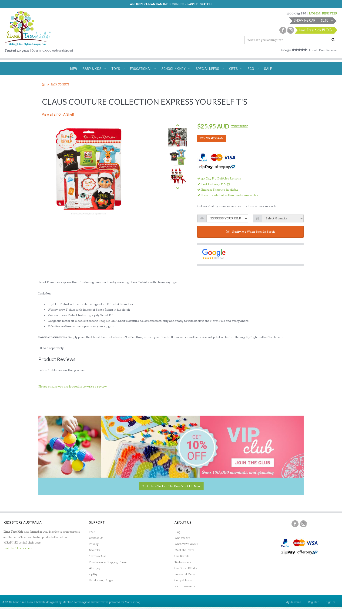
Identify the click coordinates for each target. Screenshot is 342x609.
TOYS (115, 69)
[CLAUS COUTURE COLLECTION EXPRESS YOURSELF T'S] (177, 137)
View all (58, 114)
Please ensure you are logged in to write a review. (72, 386)
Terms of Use (97, 556)
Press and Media (184, 574)
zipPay (93, 574)
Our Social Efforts (185, 568)
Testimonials (182, 562)
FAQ (92, 532)
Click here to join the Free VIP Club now (171, 486)
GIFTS (233, 69)
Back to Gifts (60, 84)
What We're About (186, 544)
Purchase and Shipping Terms (108, 562)
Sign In (330, 602)
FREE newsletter (185, 586)
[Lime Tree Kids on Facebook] (295, 523)
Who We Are (182, 538)
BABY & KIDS (92, 69)
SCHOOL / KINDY (173, 69)
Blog (177, 532)
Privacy (94, 544)
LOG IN (314, 13)
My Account (293, 602)
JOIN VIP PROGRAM (211, 138)
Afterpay (94, 568)
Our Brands (181, 556)
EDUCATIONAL (140, 69)
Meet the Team (184, 550)
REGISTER (329, 13)
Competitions (182, 580)
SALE (268, 69)
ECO (251, 69)
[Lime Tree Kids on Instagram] (303, 523)
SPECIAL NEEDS (207, 69)
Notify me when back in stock (253, 232)
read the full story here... (18, 548)
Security (94, 550)
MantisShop (132, 602)
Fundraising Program (102, 580)
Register (313, 602)
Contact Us (96, 538)
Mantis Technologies (75, 602)
